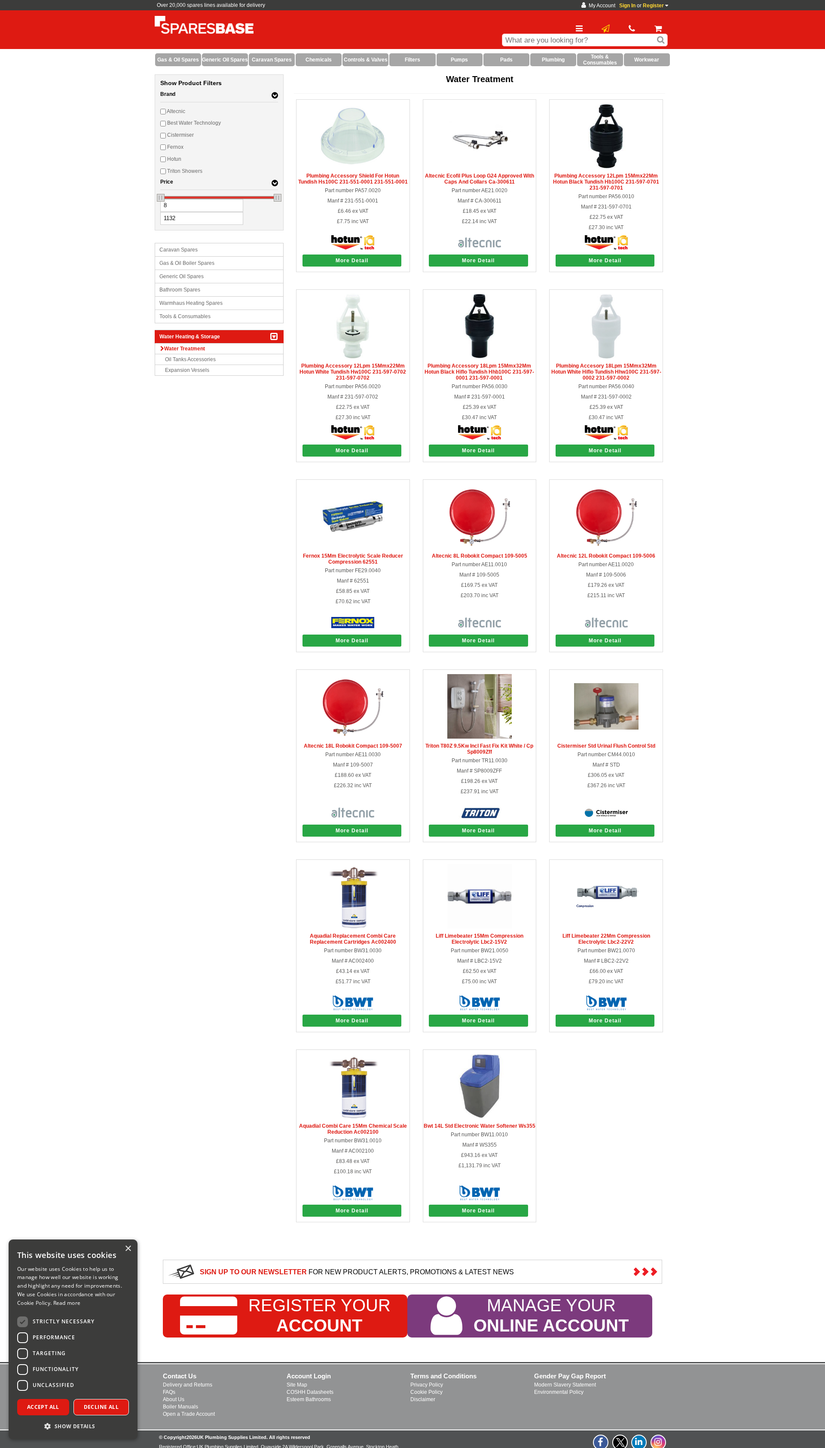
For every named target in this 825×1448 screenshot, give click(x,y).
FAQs (169, 1392)
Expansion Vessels (187, 370)
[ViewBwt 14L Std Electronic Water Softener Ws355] (479, 1117)
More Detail (352, 261)
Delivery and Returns (187, 1385)
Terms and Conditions (443, 1376)
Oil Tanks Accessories (190, 359)
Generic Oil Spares (181, 276)
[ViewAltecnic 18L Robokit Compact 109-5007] (353, 737)
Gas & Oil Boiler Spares (186, 263)
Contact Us (179, 1376)
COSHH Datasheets (310, 1392)
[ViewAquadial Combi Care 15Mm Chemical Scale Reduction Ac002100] (353, 1117)
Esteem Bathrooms (309, 1399)
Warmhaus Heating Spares (191, 303)
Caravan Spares (178, 250)
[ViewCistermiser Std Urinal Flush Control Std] (606, 737)
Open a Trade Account (189, 1414)
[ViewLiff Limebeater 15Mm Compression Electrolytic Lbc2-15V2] (479, 927)
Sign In (627, 6)
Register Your (319, 1316)
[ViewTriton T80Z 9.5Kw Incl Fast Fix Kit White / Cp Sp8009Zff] (479, 737)
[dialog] (73, 1339)
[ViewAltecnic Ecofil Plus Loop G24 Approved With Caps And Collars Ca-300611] (479, 167)
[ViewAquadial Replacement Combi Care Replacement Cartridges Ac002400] (353, 927)
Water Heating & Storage (189, 337)
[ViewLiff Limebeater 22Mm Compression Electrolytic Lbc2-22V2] (606, 927)
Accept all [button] (43, 1407)
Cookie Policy (426, 1392)
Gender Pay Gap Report (570, 1376)
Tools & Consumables (185, 316)
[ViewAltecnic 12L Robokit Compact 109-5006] (606, 547)
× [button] (128, 1249)
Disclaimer (422, 1399)
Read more (67, 1303)
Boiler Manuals (180, 1407)
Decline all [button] (101, 1407)
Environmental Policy (559, 1392)
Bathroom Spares (179, 290)
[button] (73, 1426)
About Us (173, 1399)
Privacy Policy (426, 1385)
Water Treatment (184, 349)
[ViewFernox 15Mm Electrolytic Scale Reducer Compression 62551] (353, 547)
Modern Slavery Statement (565, 1385)
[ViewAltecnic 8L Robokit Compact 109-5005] (479, 547)
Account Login (309, 1376)
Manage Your (551, 1316)
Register (653, 6)
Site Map (297, 1385)
